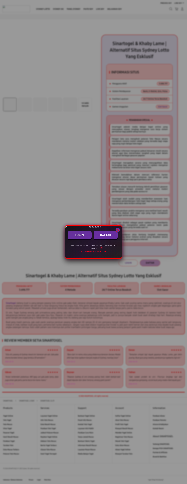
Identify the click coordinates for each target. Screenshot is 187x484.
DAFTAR (105, 235)
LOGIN (79, 235)
